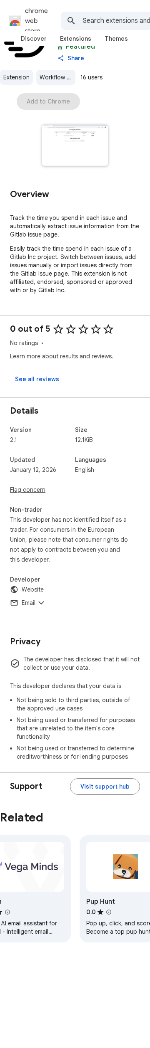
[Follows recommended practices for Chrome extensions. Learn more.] (60, 47)
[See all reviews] (37, 379)
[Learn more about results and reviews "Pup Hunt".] (109, 912)
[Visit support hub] (105, 786)
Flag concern (27, 489)
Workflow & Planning (57, 77)
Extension (16, 77)
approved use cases (54, 708)
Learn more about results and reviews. (61, 356)
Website (33, 589)
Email (28, 603)
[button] (75, 146)
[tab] (33, 38)
